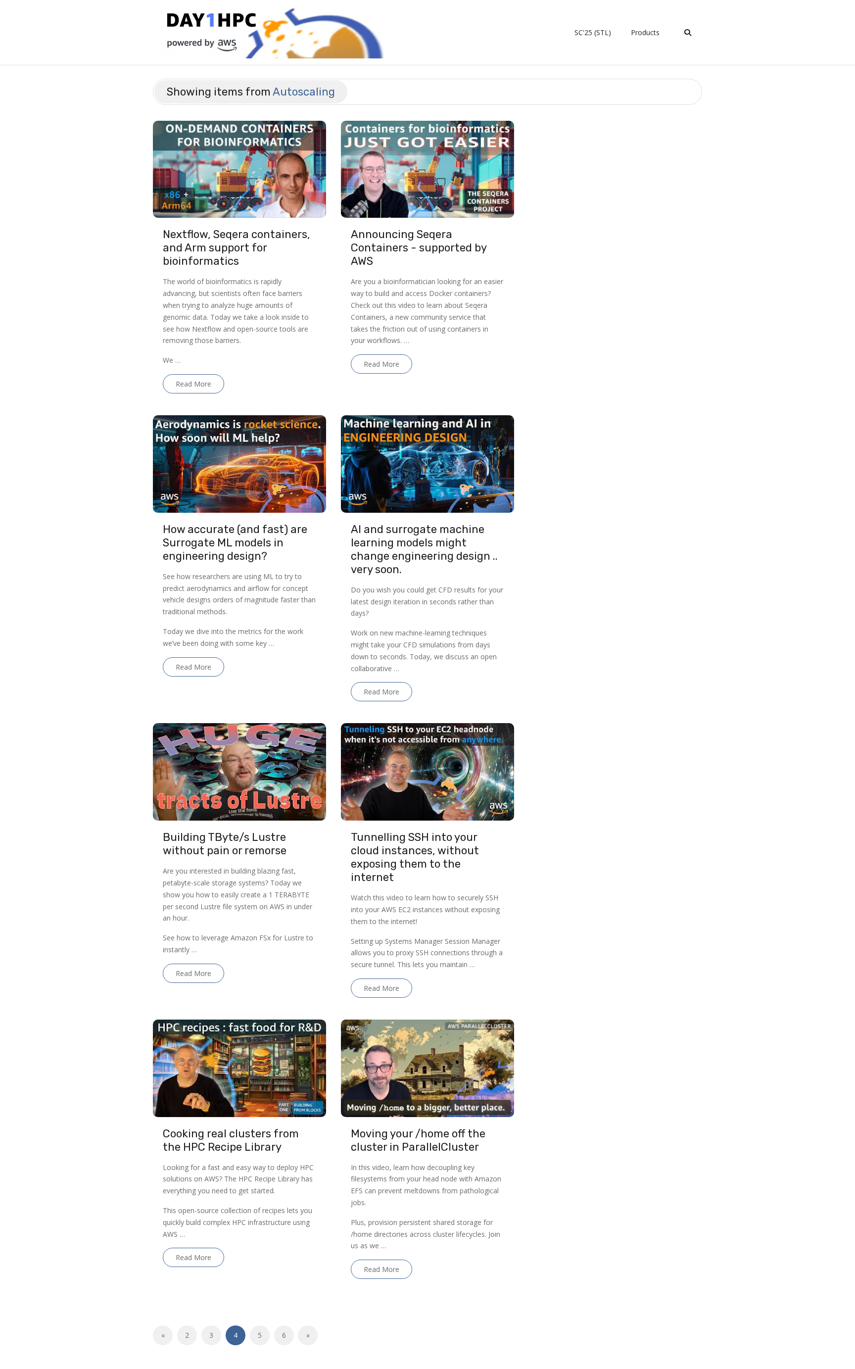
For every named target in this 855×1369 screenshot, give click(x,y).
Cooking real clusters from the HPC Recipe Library (231, 1140)
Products (645, 32)
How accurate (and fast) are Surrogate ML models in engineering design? (235, 543)
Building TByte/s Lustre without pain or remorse (224, 844)
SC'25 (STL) (592, 32)
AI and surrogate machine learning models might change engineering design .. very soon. (424, 549)
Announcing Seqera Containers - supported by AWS (418, 248)
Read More (193, 384)
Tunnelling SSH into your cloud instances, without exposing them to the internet (415, 857)
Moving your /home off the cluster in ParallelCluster (418, 1140)
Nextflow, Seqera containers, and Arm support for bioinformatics (236, 248)
